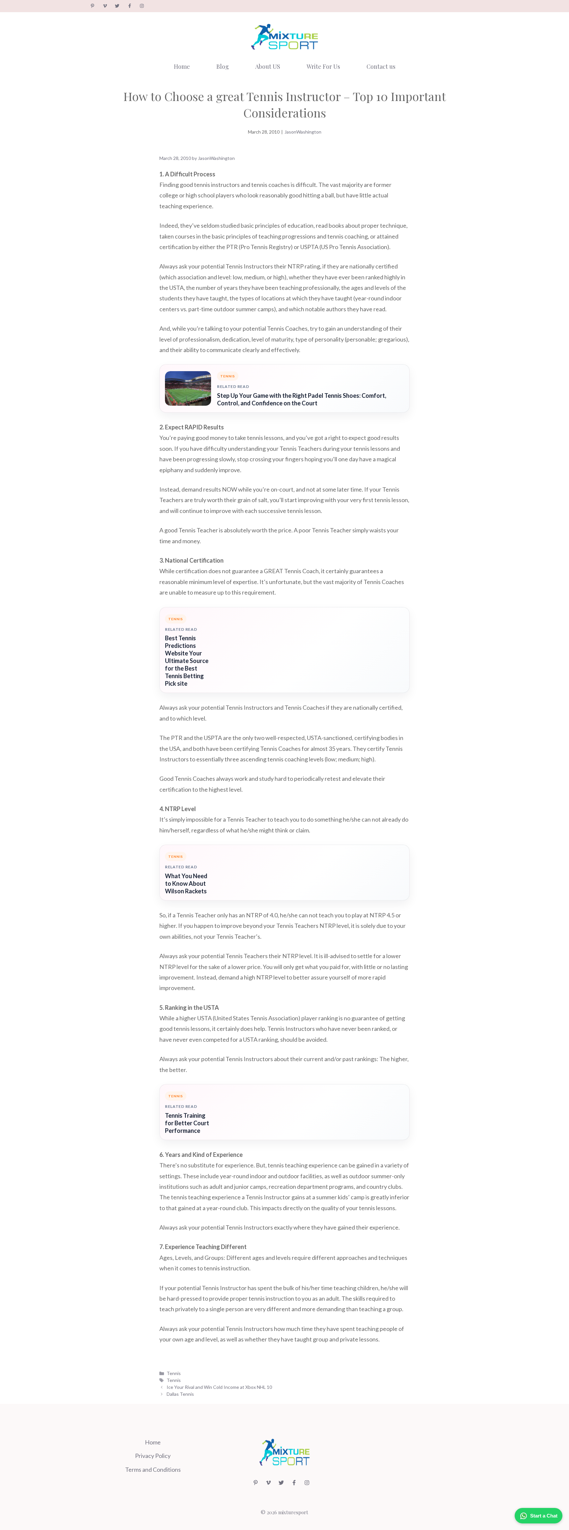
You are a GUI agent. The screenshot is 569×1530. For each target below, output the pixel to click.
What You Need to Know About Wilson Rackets (186, 883)
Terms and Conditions (153, 1469)
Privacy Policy (153, 1455)
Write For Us (323, 66)
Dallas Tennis (180, 1394)
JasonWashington (302, 132)
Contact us (380, 66)
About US (267, 66)
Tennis (174, 1373)
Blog (222, 66)
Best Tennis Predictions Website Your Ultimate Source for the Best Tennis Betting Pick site (186, 660)
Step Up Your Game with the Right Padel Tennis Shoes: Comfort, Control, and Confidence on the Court (301, 399)
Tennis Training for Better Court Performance (187, 1123)
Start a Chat (543, 1515)
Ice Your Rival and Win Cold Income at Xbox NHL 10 (219, 1387)
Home (182, 66)
